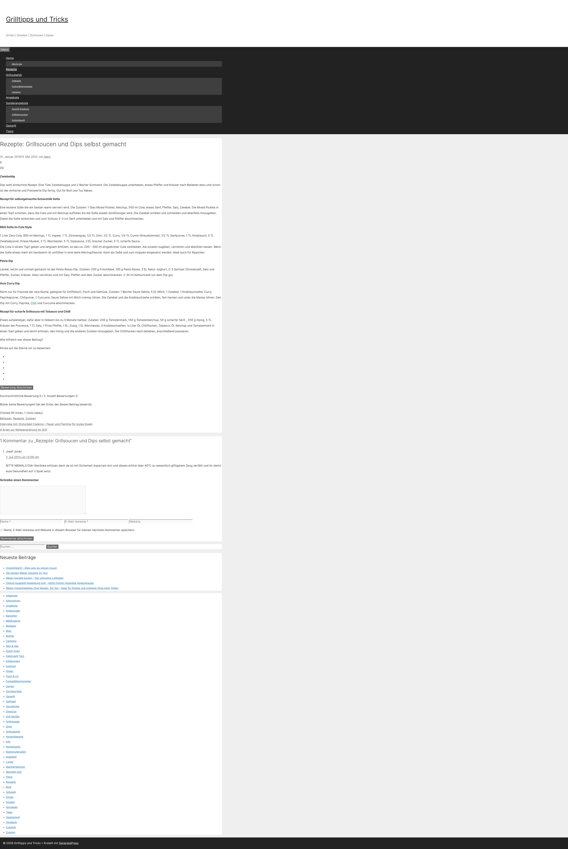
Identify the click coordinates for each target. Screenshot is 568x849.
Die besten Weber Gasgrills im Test (27, 573)
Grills (9, 726)
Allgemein (12, 595)
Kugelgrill (11, 756)
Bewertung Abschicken (16, 387)
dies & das (17, 64)
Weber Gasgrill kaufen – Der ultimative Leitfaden (34, 578)
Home (10, 58)
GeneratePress (69, 843)
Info (8, 741)
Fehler (9, 671)
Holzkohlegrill (18, 120)
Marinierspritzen (15, 766)
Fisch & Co (12, 676)
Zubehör (11, 827)
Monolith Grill (13, 771)
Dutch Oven (13, 651)
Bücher (10, 636)
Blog (8, 630)
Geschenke (12, 706)
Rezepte (11, 69)
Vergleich (11, 822)
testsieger (12, 807)
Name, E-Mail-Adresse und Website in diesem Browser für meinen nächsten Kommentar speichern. (69, 530)
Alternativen (13, 600)
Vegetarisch (13, 817)
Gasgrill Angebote (20, 109)
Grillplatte (16, 81)
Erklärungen (13, 661)
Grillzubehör (14, 75)
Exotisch (11, 666)
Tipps (9, 131)
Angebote (12, 97)
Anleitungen (13, 610)
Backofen (11, 615)
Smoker (10, 802)
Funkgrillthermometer (22, 86)
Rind (8, 787)
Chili (34, 303)
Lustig (9, 761)
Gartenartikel (14, 691)
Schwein (11, 792)
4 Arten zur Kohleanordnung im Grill (23, 429)
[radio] (114, 356)
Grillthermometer (20, 114)
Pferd (9, 777)
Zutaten (30, 418)
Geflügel (11, 701)
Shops (9, 797)
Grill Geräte (12, 716)
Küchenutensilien (16, 751)
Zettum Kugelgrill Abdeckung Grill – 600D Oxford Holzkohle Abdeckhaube (50, 583)
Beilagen (6, 418)
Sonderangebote (17, 103)
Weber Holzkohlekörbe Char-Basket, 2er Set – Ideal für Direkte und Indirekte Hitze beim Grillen (62, 588)
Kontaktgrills (13, 746)
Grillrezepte (13, 721)
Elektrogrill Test (15, 656)
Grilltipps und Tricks (37, 19)
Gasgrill (11, 125)
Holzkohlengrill (14, 736)
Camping (16, 92)
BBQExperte (13, 620)
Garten (10, 686)
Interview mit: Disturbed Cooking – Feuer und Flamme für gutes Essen (46, 424)
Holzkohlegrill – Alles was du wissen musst (31, 568)
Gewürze (11, 711)
